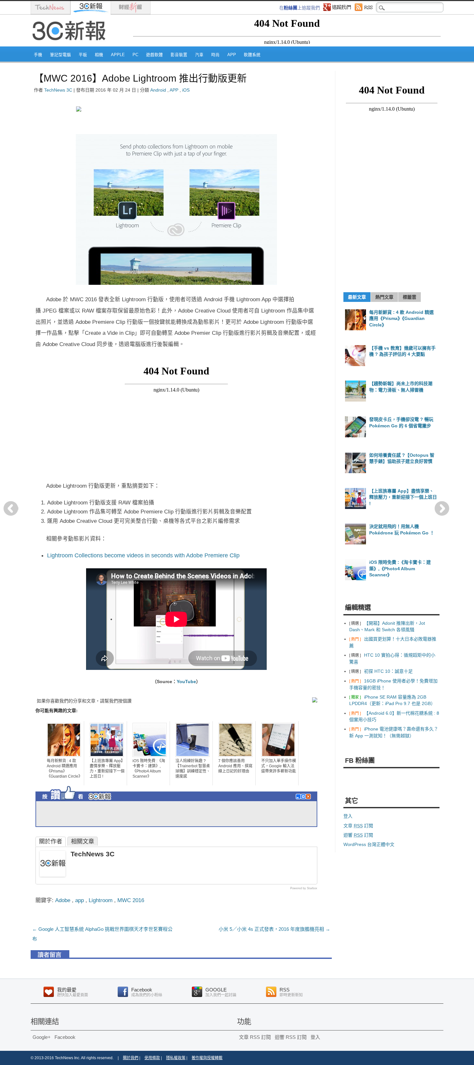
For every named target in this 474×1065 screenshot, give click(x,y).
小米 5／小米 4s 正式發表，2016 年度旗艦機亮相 (274, 929)
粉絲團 (290, 7)
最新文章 (357, 297)
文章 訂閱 (358, 825)
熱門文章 (384, 297)
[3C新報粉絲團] (88, 802)
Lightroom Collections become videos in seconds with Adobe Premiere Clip (143, 555)
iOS (186, 90)
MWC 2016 (130, 900)
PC (135, 55)
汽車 (199, 55)
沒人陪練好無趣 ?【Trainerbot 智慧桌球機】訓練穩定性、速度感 (192, 769)
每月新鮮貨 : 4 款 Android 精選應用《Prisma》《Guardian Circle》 (64, 769)
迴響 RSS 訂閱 (291, 1037)
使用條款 (152, 1058)
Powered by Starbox (303, 888)
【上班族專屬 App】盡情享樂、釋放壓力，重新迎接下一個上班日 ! (107, 769)
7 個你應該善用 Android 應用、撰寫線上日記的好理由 (235, 766)
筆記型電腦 (60, 55)
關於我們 (130, 1058)
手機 (38, 55)
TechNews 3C (58, 90)
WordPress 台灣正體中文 (368, 844)
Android (158, 90)
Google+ (42, 1037)
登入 (347, 816)
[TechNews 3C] (52, 875)
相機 (99, 55)
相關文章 (82, 841)
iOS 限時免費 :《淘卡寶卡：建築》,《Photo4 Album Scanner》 (149, 769)
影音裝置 (179, 55)
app (79, 900)
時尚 (215, 55)
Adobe (62, 900)
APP (231, 55)
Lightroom (101, 900)
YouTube (186, 681)
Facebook (64, 1037)
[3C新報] (71, 44)
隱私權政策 (175, 1058)
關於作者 (50, 841)
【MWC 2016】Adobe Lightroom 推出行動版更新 (140, 78)
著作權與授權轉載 (207, 1058)
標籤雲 (409, 297)
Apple (118, 55)
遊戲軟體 (154, 55)
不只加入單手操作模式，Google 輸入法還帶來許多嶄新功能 (278, 766)
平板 (83, 55)
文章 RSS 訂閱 (255, 1037)
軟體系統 (252, 55)
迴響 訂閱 (358, 835)
